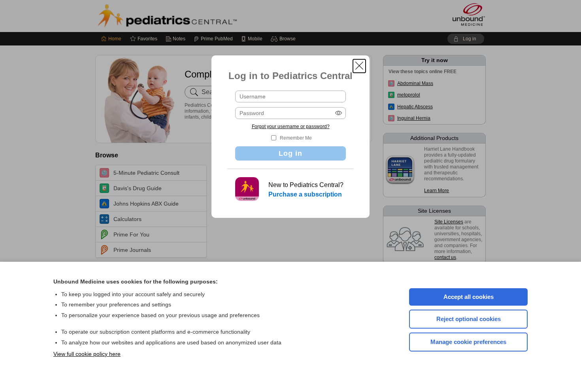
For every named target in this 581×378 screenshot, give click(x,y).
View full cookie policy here (87, 354)
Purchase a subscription (305, 194)
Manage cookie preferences (468, 341)
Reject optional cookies (468, 319)
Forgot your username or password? (291, 126)
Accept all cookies (468, 296)
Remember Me (296, 138)
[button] (359, 66)
